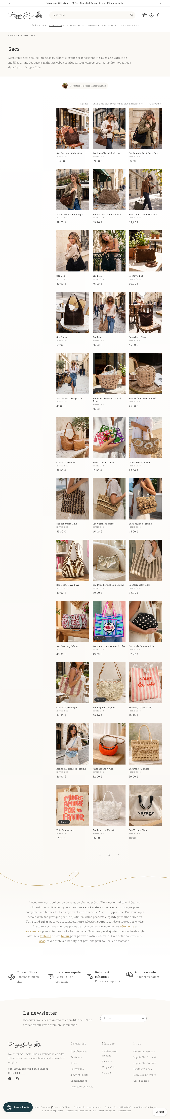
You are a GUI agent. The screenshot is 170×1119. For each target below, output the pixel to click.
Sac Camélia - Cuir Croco (106, 153)
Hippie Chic (108, 1067)
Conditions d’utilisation (145, 1107)
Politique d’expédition (52, 1110)
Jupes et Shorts (79, 1074)
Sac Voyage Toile (138, 830)
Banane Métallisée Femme (71, 768)
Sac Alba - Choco (138, 337)
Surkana (107, 1061)
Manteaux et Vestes (82, 1086)
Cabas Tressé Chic (66, 462)
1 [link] (100, 854)
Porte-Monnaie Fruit (104, 462)
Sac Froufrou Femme (140, 523)
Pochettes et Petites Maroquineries (88, 86)
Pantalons (77, 1057)
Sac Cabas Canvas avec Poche (109, 646)
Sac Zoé (60, 275)
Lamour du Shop (61, 1107)
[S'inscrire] (143, 1018)
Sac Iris (97, 337)
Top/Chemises (79, 1051)
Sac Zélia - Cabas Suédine (143, 214)
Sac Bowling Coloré (67, 646)
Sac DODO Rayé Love (68, 585)
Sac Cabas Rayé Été (139, 585)
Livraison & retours (144, 1074)
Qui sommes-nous (144, 1051)
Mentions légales (107, 1110)
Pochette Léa (136, 275)
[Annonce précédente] (9, 3)
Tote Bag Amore (65, 830)
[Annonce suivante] (160, 3)
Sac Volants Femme (104, 523)
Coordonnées (125, 1110)
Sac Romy (61, 337)
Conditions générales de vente (81, 1110)
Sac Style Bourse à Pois (141, 646)
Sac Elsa (97, 275)
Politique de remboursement (87, 1107)
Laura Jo (107, 1073)
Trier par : (83, 103)
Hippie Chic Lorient (144, 1057)
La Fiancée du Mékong (110, 1053)
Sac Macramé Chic (66, 523)
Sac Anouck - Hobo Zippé (70, 214)
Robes (74, 1063)
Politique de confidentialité (118, 1107)
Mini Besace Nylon (103, 768)
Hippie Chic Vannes (144, 1063)
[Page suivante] (118, 854)
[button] (158, 15)
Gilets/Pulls (77, 1068)
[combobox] (92, 15)
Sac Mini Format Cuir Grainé (108, 585)
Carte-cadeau (141, 1080)
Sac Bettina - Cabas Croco (70, 153)
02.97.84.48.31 (16, 1072)
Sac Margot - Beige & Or (69, 398)
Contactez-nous (142, 1068)
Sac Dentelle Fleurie (104, 830)
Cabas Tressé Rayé (66, 707)
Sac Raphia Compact (104, 707)
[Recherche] (131, 15)
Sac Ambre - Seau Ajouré (142, 398)
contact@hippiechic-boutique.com (28, 1068)
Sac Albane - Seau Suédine (107, 214)
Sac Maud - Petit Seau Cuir (143, 153)
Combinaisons (79, 1080)
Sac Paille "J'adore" (139, 768)
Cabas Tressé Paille (139, 462)
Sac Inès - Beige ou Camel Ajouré (107, 400)
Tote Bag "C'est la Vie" (141, 707)
